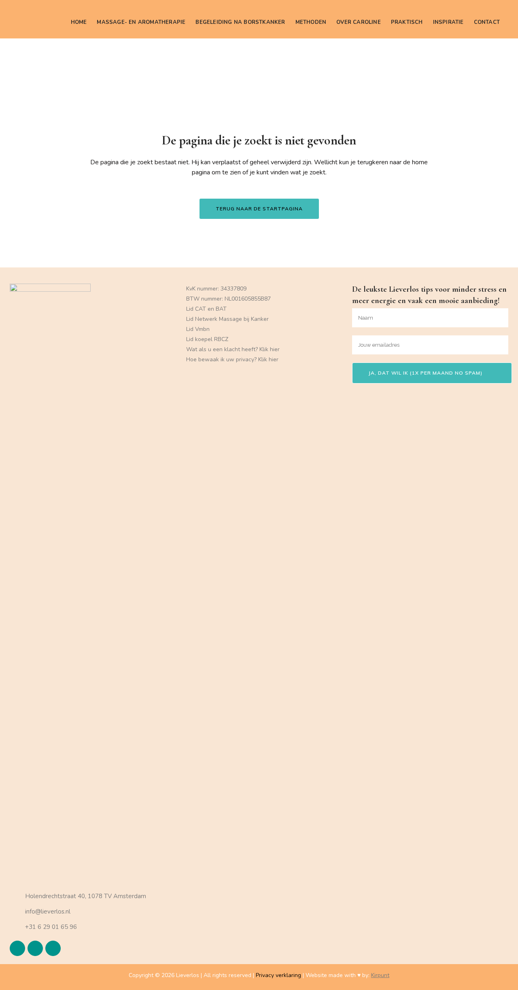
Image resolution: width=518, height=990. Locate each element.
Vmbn (202, 329)
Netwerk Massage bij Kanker (232, 319)
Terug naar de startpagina (259, 209)
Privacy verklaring (278, 975)
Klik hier (269, 349)
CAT (200, 309)
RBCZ (221, 339)
